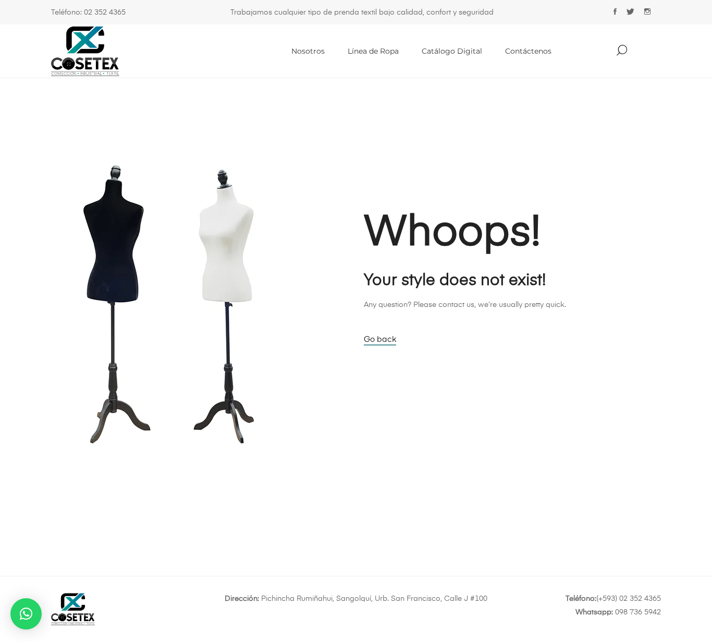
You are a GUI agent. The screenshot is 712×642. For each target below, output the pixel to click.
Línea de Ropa (373, 51)
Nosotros (308, 51)
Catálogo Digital (452, 51)
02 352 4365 (105, 12)
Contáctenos (528, 51)
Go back (380, 339)
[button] (26, 613)
